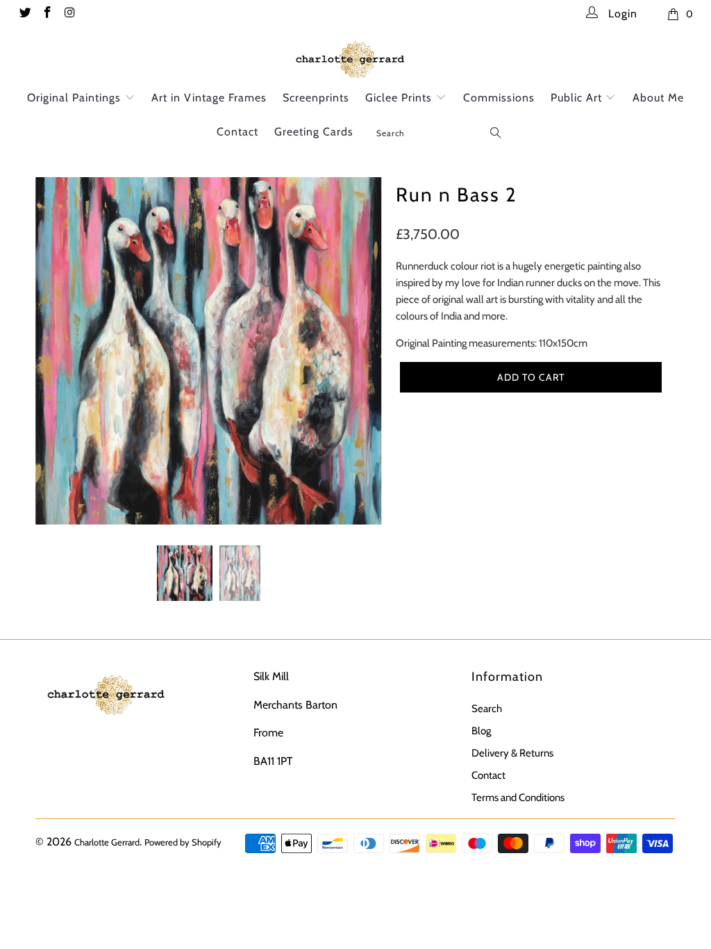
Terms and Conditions (517, 797)
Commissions (499, 97)
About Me (658, 97)
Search (486, 708)
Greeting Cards (313, 131)
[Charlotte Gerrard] (355, 58)
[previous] (54, 361)
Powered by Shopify (182, 842)
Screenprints (316, 97)
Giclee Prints (400, 97)
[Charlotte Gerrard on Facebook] (47, 14)
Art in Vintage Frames (209, 97)
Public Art (578, 97)
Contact (237, 131)
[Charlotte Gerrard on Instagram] (69, 14)
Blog (481, 731)
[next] (363, 361)
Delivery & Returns (512, 753)
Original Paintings (75, 97)
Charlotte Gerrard (107, 842)
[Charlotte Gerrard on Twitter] (24, 14)
